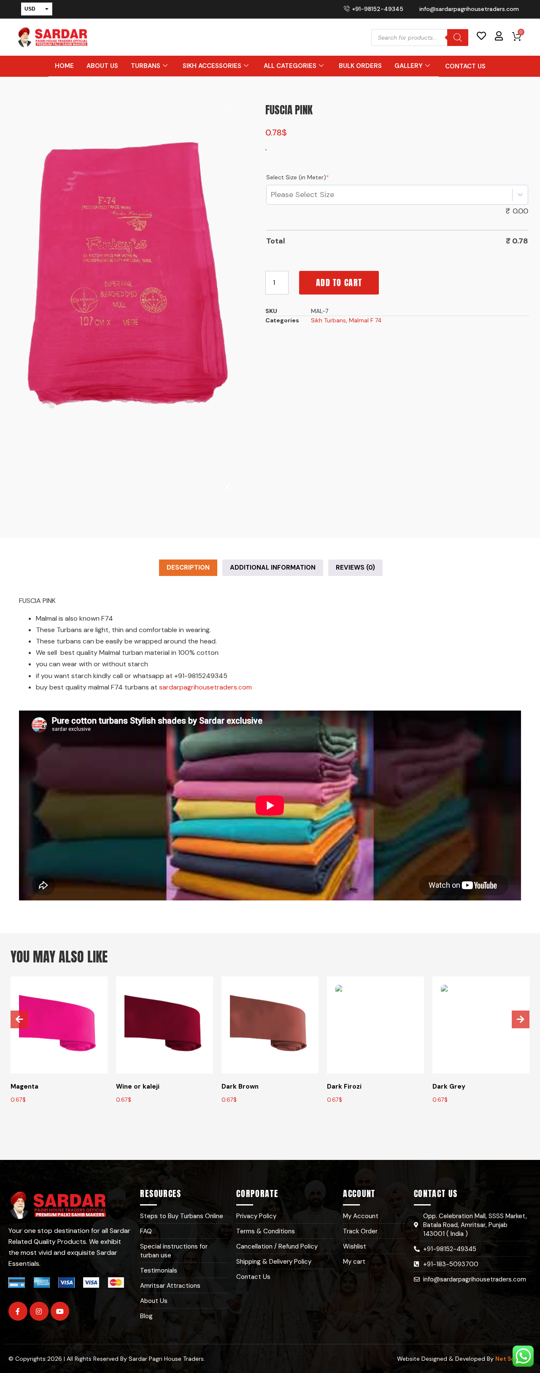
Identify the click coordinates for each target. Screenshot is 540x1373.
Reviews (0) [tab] (355, 567)
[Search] (457, 37)
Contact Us (465, 66)
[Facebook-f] (17, 1311)
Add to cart (339, 282)
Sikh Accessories (212, 66)
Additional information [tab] (273, 567)
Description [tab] (188, 567)
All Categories (290, 66)
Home (64, 66)
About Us (102, 66)
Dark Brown (240, 1086)
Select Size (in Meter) (297, 177)
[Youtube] (60, 1311)
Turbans (145, 66)
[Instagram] (39, 1311)
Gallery (408, 66)
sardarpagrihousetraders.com (205, 687)
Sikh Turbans (328, 320)
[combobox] (271, 194)
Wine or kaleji (137, 1086)
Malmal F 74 (365, 320)
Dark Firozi (344, 1086)
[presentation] (19, 1019)
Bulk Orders (360, 66)
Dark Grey (448, 1086)
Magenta (24, 1086)
